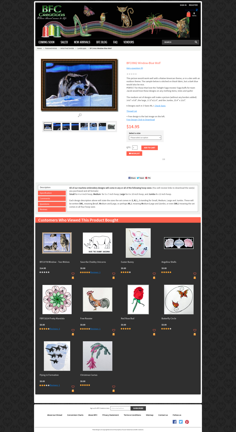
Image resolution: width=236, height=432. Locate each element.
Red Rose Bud (127, 318)
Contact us (163, 415)
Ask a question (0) (134, 68)
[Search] (196, 42)
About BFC (92, 415)
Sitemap (149, 415)
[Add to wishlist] (73, 273)
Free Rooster (86, 318)
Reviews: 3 (55, 328)
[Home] (56, 13)
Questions (44, 204)
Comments (45, 198)
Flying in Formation (49, 375)
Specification (46, 193)
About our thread (54, 415)
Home (39, 48)
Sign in (183, 5)
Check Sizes (160, 105)
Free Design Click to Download (140, 119)
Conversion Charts (75, 415)
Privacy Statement (110, 415)
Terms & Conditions (132, 415)
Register (193, 5)
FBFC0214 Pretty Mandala (52, 318)
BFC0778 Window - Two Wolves (55, 262)
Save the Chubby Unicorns (93, 262)
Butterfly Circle (169, 318)
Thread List (131, 111)
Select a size (134, 133)
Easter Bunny (127, 262)
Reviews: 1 (95, 272)
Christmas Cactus (88, 375)
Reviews (43, 209)
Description (45, 187)
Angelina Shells (169, 262)
